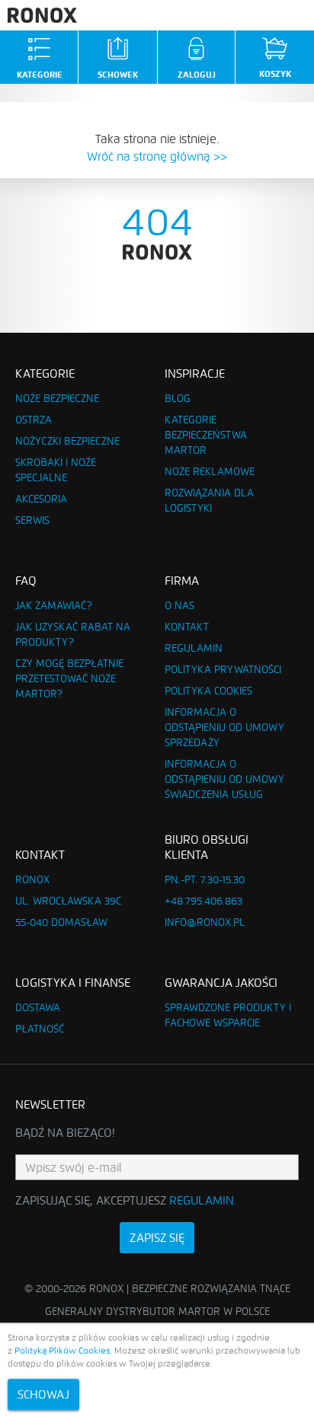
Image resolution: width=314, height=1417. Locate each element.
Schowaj (43, 1394)
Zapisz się (157, 1237)
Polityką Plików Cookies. (63, 1350)
